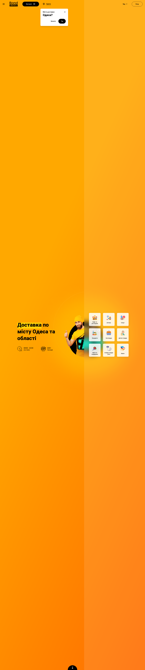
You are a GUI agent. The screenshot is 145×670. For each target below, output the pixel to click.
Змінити (53, 21)
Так (62, 21)
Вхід (137, 4)
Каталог (29, 4)
